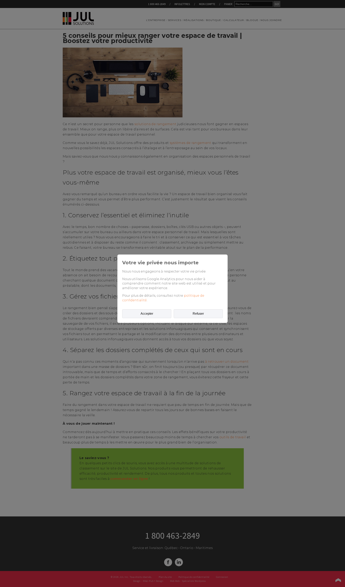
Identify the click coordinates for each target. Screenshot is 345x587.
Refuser (198, 313)
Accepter (147, 313)
